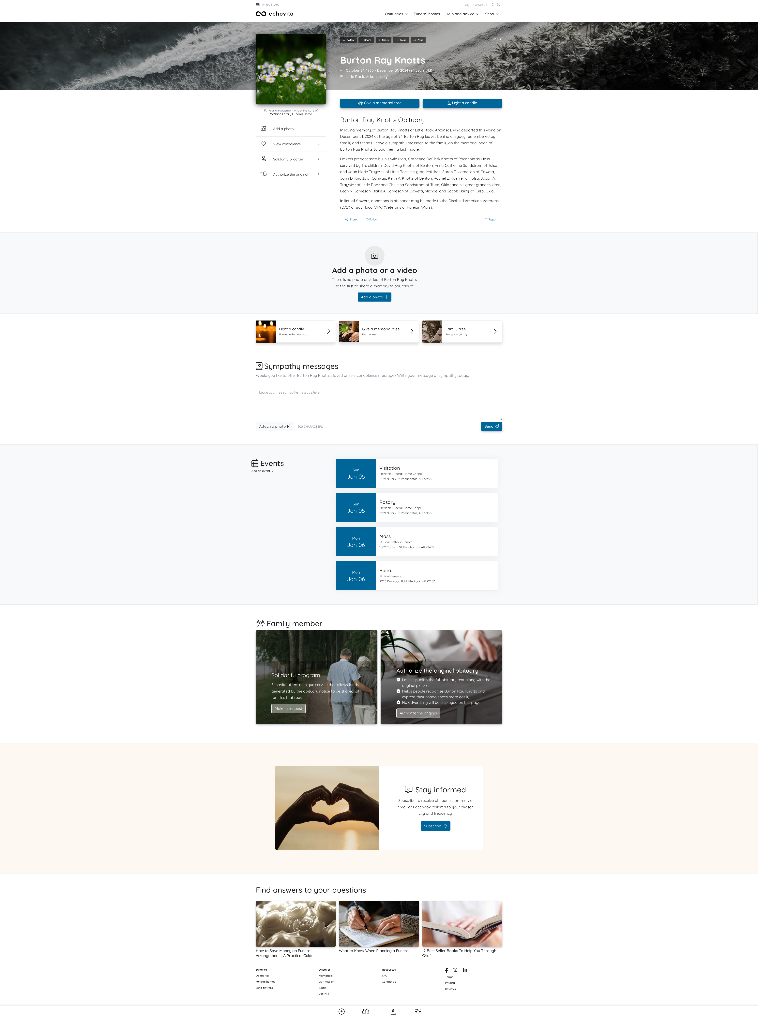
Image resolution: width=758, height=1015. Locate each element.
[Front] (274, 14)
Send (489, 426)
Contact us (480, 5)
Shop (489, 13)
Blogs (322, 988)
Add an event (260, 471)
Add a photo (372, 297)
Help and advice (460, 13)
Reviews (450, 989)
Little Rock (354, 76)
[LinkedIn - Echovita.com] (465, 971)
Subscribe (433, 826)
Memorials (326, 976)
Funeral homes (427, 13)
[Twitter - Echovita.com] (455, 971)
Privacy (450, 983)
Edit (499, 39)
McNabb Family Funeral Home (291, 114)
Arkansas (374, 76)
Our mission (326, 981)
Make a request (288, 708)
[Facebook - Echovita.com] (446, 971)
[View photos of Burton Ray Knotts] (291, 69)
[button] (270, 4)
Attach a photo (272, 426)
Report (493, 219)
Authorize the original (418, 713)
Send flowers (264, 988)
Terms (449, 977)
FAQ (466, 5)
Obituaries (394, 13)
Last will (324, 993)
